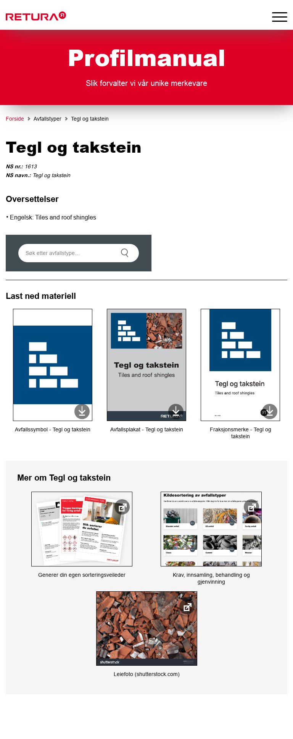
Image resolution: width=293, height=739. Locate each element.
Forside (15, 119)
